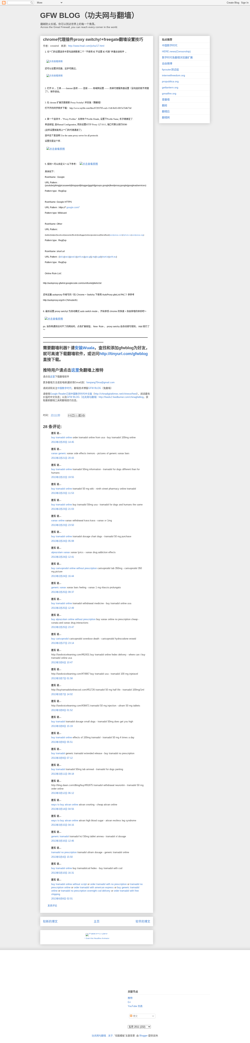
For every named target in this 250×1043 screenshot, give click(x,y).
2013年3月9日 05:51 (62, 742)
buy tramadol (58, 721)
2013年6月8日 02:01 (62, 898)
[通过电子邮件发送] (69, 415)
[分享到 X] (76, 415)
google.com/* (73, 207)
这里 (75, 370)
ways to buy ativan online (64, 804)
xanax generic (58, 453)
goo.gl (88, 257)
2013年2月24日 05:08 (62, 541)
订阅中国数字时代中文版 (79, 393)
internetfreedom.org (173, 75)
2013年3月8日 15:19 (62, 726)
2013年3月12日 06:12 (62, 793)
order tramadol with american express (94, 887)
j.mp (93, 257)
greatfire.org (169, 93)
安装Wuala (84, 348)
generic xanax (58, 587)
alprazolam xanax (60, 552)
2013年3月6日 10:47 (62, 662)
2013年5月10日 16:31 (62, 872)
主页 (97, 921)
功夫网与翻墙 (99, 1035)
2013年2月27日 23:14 (62, 643)
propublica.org (170, 81)
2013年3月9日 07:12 (62, 758)
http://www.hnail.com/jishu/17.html (86, 45)
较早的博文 (143, 921)
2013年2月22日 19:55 (62, 477)
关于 (110, 1035)
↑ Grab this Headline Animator (96, 938)
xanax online (58, 520)
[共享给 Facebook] (80, 415)
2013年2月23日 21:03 (62, 509)
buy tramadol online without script (69, 884)
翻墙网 (166, 117)
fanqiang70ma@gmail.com (100, 382)
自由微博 (167, 63)
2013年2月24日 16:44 (62, 576)
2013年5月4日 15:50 (62, 857)
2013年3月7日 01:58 (62, 678)
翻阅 (164, 105)
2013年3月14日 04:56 (62, 809)
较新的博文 (50, 921)
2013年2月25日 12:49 (62, 608)
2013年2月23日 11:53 (62, 493)
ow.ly (67, 257)
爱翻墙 (166, 99)
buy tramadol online (61, 437)
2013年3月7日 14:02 (62, 694)
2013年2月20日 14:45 (62, 442)
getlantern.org (170, 87)
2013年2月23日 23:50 (62, 525)
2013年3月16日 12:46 (62, 840)
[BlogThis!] (73, 415)
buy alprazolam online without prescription (73, 619)
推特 (130, 998)
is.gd (98, 257)
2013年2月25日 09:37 (62, 592)
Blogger (143, 1035)
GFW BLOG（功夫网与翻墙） (89, 15)
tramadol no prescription (64, 852)
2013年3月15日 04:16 (62, 824)
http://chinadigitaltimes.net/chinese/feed (115, 393)
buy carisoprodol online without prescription (74, 568)
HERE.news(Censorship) (176, 51)
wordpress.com (116, 235)
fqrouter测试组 (170, 69)
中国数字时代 (64, 388)
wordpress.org (137, 235)
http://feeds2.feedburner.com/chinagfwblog (121, 397)
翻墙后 (166, 111)
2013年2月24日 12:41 (62, 557)
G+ (129, 1002)
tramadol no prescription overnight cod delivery (85, 890)
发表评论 (52, 905)
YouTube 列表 (135, 1006)
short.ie (105, 257)
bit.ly (61, 257)
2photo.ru (127, 235)
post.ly (73, 257)
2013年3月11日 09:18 (62, 773)
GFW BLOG (94, 388)
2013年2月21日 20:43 (62, 458)
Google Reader (58, 393)
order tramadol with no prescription (108, 884)
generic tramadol (60, 836)
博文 (135, 1016)
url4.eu (80, 257)
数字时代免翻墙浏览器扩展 (177, 57)
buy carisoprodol (60, 638)
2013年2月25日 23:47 (62, 627)
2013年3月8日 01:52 (62, 710)
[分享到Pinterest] (83, 415)
